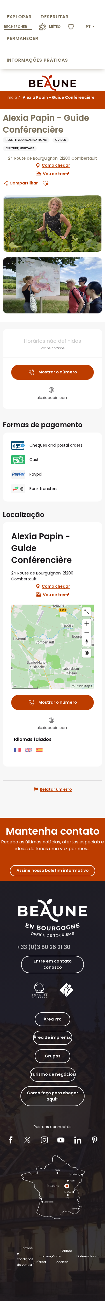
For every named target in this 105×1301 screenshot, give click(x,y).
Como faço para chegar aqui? (52, 1096)
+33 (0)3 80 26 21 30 (43, 947)
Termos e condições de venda (25, 1256)
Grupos (52, 1056)
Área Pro (53, 1019)
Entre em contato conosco (53, 964)
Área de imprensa (53, 1037)
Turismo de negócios (52, 1074)
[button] (90, 27)
